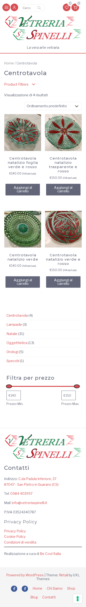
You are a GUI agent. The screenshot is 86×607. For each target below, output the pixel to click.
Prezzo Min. (14, 404)
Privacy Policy (15, 531)
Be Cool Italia (50, 554)
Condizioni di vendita (20, 542)
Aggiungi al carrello (23, 189)
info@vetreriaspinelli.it (29, 503)
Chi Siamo (55, 588)
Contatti (49, 597)
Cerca (39, 8)
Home (9, 63)
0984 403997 (21, 493)
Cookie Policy (15, 536)
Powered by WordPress (25, 575)
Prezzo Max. (70, 404)
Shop (71, 588)
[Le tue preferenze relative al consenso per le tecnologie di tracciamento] (77, 598)
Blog (34, 597)
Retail (63, 575)
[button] (14, 8)
